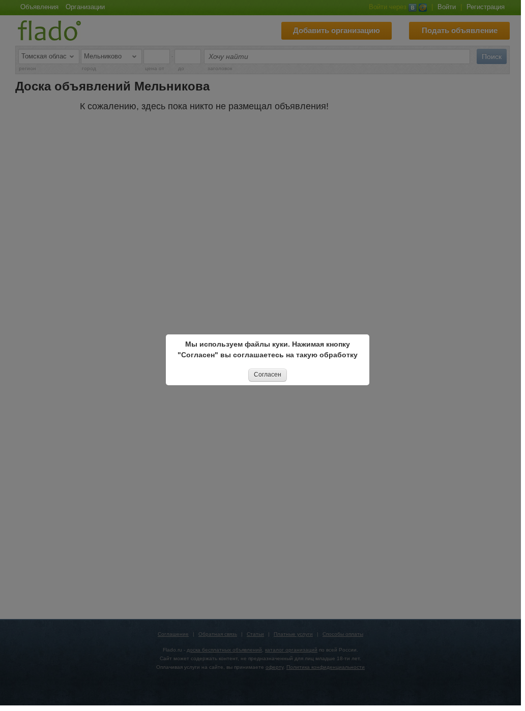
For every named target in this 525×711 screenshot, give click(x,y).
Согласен (267, 374)
